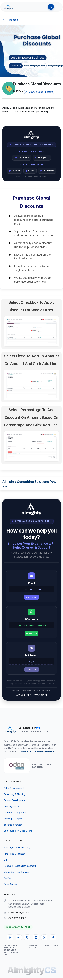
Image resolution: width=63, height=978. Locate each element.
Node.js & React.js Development (20, 866)
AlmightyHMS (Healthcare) (17, 847)
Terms (45, 945)
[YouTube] (19, 937)
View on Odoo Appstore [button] (40, 92)
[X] (44, 937)
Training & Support (13, 818)
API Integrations (11, 806)
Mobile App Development (17, 872)
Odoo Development (14, 788)
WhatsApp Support (19, 927)
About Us (26, 751)
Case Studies (10, 884)
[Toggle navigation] (57, 7)
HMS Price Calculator (14, 853)
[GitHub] (27, 937)
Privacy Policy (33, 946)
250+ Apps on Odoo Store (18, 831)
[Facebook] (53, 937)
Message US (31, 633)
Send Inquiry (31, 597)
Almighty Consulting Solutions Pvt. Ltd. (29, 484)
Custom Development (14, 800)
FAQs (56, 945)
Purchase (12, 19)
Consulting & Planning (14, 794)
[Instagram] (36, 937)
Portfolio (8, 878)
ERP (6, 859)
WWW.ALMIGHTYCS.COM (31, 695)
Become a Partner (45, 751)
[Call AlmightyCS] (51, 7)
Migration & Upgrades (15, 812)
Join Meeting (31, 669)
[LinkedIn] (10, 937)
